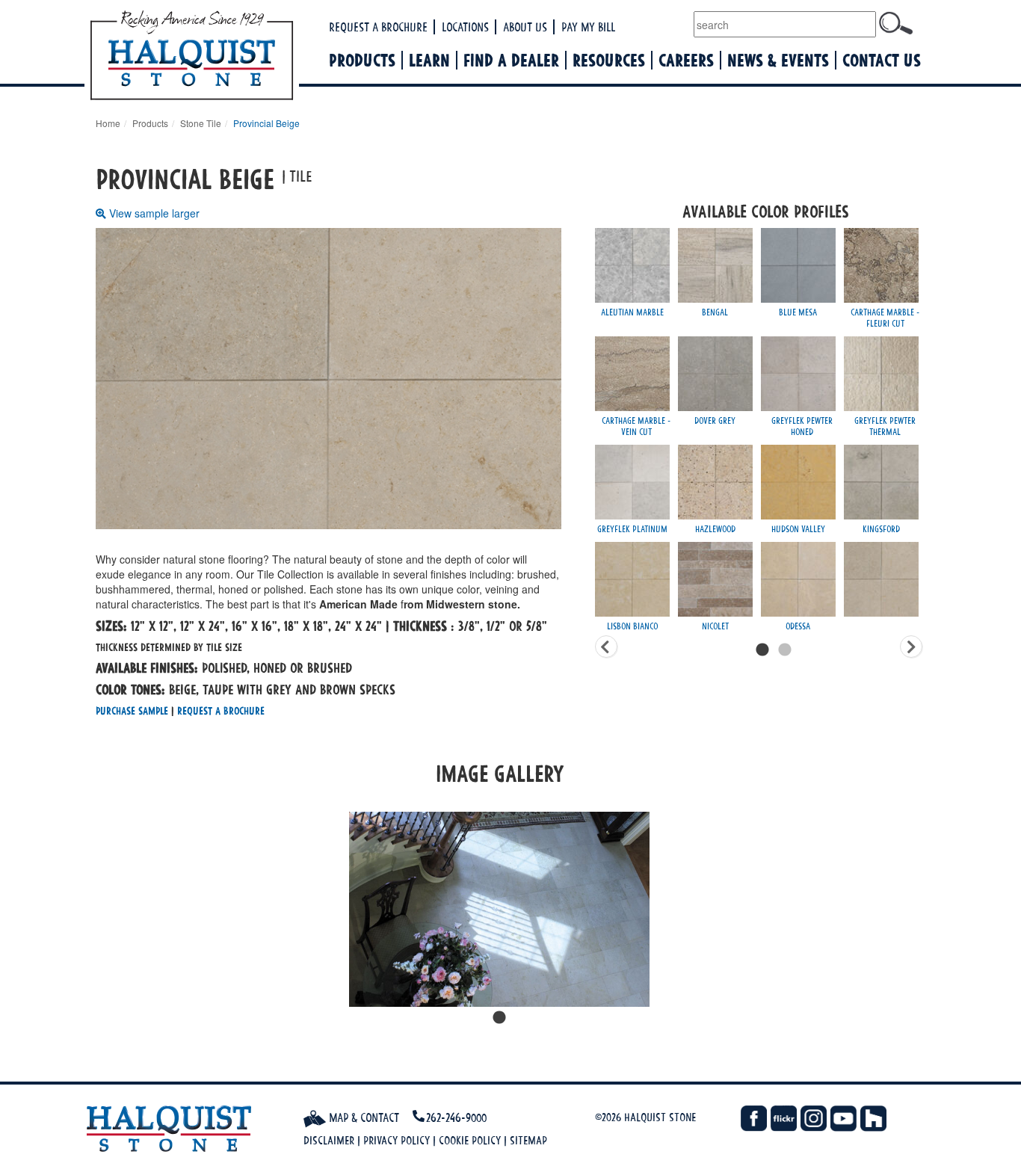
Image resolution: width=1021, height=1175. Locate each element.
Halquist (247, 56)
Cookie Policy (470, 1140)
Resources (609, 60)
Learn (429, 60)
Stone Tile (200, 123)
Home (108, 123)
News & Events (778, 60)
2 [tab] (784, 650)
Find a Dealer (511, 60)
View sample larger (154, 213)
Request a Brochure (378, 26)
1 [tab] (499, 1018)
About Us (525, 26)
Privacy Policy (396, 1140)
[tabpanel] (499, 909)
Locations (465, 26)
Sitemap (528, 1140)
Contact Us (881, 60)
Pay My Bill (588, 26)
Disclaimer (328, 1140)
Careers (686, 60)
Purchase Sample (132, 710)
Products (362, 60)
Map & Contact (362, 1117)
